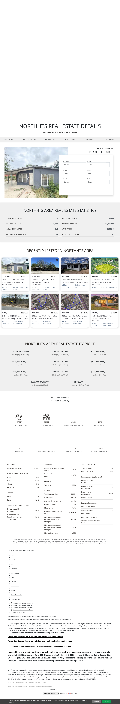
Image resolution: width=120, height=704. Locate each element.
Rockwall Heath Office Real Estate (22, 551)
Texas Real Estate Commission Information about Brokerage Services (30, 686)
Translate (74, 693)
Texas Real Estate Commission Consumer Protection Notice (35, 636)
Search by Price (70, 139)
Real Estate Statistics (29, 139)
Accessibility (15, 586)
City (12, 564)
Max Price (90, 161)
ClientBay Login (16, 595)
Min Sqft (65, 178)
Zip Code (14, 569)
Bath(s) (89, 170)
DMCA (13, 590)
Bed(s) (65, 170)
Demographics (90, 139)
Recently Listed (50, 139)
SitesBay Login (16, 599)
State (12, 555)
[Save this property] (27, 260)
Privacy (13, 581)
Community (15, 573)
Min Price (66, 161)
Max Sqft (89, 178)
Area (12, 578)
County (13, 560)
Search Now (102, 189)
